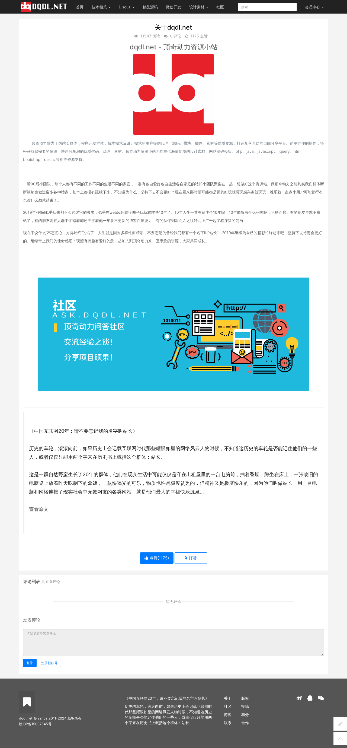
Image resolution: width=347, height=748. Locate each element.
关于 (228, 698)
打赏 (192, 558)
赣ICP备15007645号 (35, 724)
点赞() (158, 558)
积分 (245, 714)
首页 (79, 7)
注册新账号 (49, 663)
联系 (228, 722)
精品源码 (150, 7)
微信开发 (173, 7)
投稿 (245, 706)
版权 (245, 698)
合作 (245, 722)
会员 (312, 7)
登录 (30, 663)
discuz (50, 159)
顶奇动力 (177, 47)
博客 (228, 714)
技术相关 (100, 7)
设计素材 (197, 7)
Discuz (125, 7)
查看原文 (39, 509)
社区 (220, 7)
